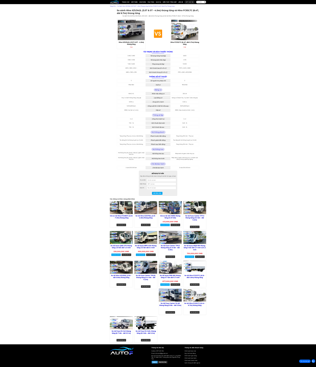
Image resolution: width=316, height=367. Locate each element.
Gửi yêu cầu (157, 193)
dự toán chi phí (165, 224)
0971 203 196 (189, 2)
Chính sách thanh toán (190, 360)
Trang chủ (125, 2)
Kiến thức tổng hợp (170, 2)
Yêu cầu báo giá (121, 224)
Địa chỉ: (142, 187)
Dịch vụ (158, 2)
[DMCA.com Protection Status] (159, 363)
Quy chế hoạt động (190, 353)
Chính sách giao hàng (190, 355)
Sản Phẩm (142, 2)
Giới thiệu (134, 2)
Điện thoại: (143, 184)
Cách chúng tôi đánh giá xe (192, 363)
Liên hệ (180, 2)
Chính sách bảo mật (190, 351)
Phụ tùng (151, 2)
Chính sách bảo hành (190, 358)
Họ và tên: (143, 180)
